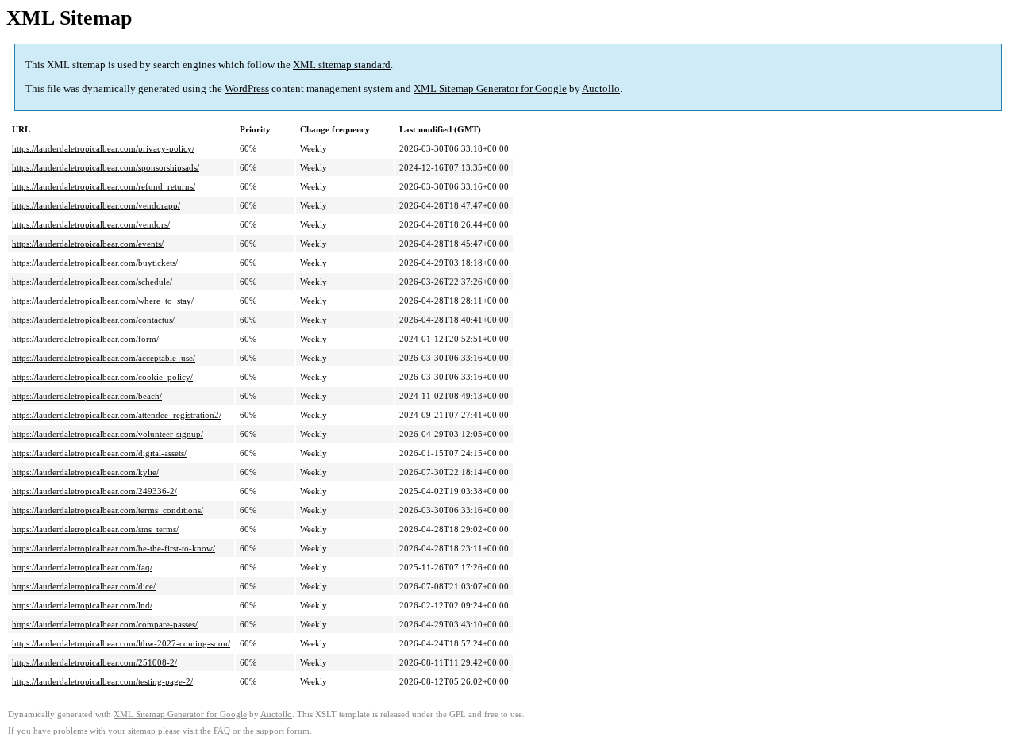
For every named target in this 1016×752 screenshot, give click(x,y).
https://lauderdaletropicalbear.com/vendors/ (91, 224)
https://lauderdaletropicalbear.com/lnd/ (82, 605)
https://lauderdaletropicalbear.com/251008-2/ (94, 662)
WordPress (247, 88)
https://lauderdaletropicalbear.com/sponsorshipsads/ (105, 167)
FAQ (222, 731)
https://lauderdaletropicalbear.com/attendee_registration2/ (116, 415)
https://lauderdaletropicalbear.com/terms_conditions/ (107, 510)
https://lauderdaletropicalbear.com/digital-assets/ (99, 453)
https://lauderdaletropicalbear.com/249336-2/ (94, 491)
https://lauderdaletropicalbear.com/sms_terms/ (95, 529)
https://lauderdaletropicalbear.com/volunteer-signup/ (107, 434)
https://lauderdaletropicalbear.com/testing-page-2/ (102, 681)
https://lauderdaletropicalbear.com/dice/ (84, 586)
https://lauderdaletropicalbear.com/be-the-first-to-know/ (113, 548)
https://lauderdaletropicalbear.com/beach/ (87, 396)
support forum (283, 731)
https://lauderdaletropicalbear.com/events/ (88, 243)
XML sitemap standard (342, 65)
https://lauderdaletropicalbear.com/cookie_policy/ (102, 377)
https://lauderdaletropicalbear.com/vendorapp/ (96, 205)
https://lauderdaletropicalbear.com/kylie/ (85, 472)
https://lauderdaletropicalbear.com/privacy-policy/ (103, 148)
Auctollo (601, 88)
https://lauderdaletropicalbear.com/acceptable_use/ (103, 358)
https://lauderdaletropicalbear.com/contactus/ (93, 319)
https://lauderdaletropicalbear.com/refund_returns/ (103, 186)
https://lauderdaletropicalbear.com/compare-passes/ (105, 624)
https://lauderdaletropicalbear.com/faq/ (82, 567)
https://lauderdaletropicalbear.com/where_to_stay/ (103, 300)
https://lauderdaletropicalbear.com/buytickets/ (95, 262)
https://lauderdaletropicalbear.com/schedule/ (92, 281)
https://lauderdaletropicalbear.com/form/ (85, 338)
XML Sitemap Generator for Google (490, 88)
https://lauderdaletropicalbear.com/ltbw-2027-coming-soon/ (121, 643)
